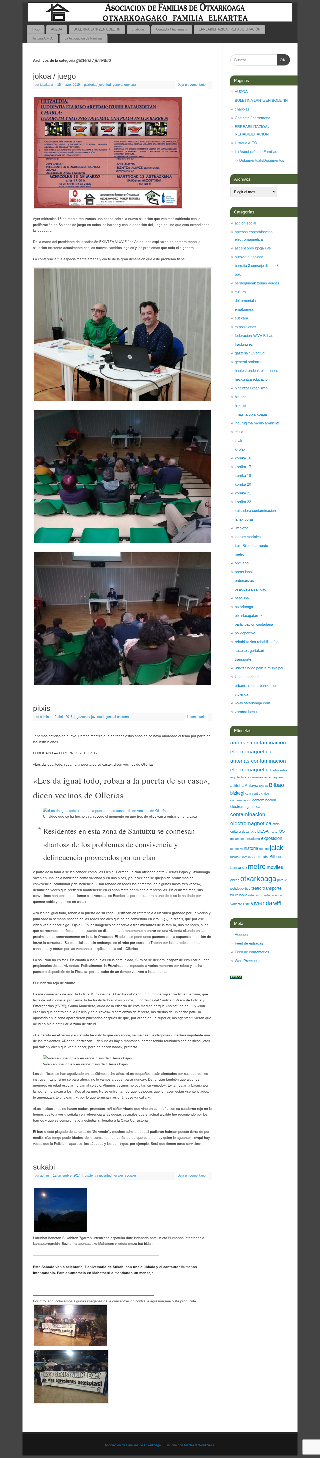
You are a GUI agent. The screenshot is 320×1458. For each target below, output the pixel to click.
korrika (246, 857)
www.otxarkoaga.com (252, 703)
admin (44, 717)
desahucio (249, 831)
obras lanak (244, 572)
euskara (241, 318)
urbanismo (255, 895)
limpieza (241, 528)
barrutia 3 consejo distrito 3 (256, 265)
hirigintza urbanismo (251, 388)
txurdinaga (238, 895)
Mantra (189, 1445)
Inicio (36, 29)
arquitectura (238, 777)
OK (281, 60)
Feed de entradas (249, 943)
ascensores (255, 777)
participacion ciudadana (254, 624)
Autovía (251, 785)
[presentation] (122, 1296)
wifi (277, 903)
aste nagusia (273, 777)
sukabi (44, 1167)
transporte (243, 659)
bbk (238, 274)
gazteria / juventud (97, 84)
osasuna (242, 598)
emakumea (244, 309)
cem (248, 793)
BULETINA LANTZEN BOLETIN (97, 29)
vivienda (241, 694)
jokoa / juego (54, 76)
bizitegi (237, 793)
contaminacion (240, 800)
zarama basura (247, 712)
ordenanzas (244, 580)
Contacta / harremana (171, 29)
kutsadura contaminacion (255, 510)
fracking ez (244, 344)
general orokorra (124, 84)
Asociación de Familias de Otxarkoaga (133, 1445)
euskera (253, 839)
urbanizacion (273, 895)
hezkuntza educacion (252, 379)
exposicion (271, 838)
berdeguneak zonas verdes (257, 283)
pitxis (41, 708)
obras (234, 880)
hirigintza (236, 849)
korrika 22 (243, 502)
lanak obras (244, 519)
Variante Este (240, 904)
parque (282, 880)
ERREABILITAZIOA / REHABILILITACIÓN (229, 29)
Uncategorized (246, 677)
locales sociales (125, 1175)
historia (240, 397)
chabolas (138, 29)
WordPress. (206, 1445)
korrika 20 (243, 484)
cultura (240, 292)
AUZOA (56, 29)
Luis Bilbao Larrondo (251, 545)
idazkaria (46, 84)
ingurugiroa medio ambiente (257, 423)
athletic (237, 785)
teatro (257, 888)
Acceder (241, 934)
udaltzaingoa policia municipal (259, 668)
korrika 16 (243, 458)
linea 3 (256, 857)
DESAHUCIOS (271, 831)
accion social (245, 223)
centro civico (260, 793)
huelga (264, 849)
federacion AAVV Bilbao (254, 335)
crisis (276, 824)
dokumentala (245, 300)
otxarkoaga (244, 607)
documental (238, 839)
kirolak (240, 449)
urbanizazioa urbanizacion (256, 685)
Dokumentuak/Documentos (261, 160)
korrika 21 (243, 493)
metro (239, 554)
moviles (275, 867)
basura (263, 785)
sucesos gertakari (249, 650)
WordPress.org (247, 961)
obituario (241, 563)
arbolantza (279, 770)
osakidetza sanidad (250, 589)
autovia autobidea (249, 257)
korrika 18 (243, 475)
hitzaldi (240, 405)
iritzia (239, 432)
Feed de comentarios (252, 952)
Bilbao (276, 785)
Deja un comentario (192, 84)
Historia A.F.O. (42, 38)
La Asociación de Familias (83, 38)
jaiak (238, 440)
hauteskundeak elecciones (256, 370)
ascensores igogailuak (253, 248)
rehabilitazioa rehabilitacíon (256, 642)
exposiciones (245, 327)
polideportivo (245, 633)
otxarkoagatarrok (248, 615)
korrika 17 (243, 467)
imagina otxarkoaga (251, 414)
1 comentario (196, 717)
